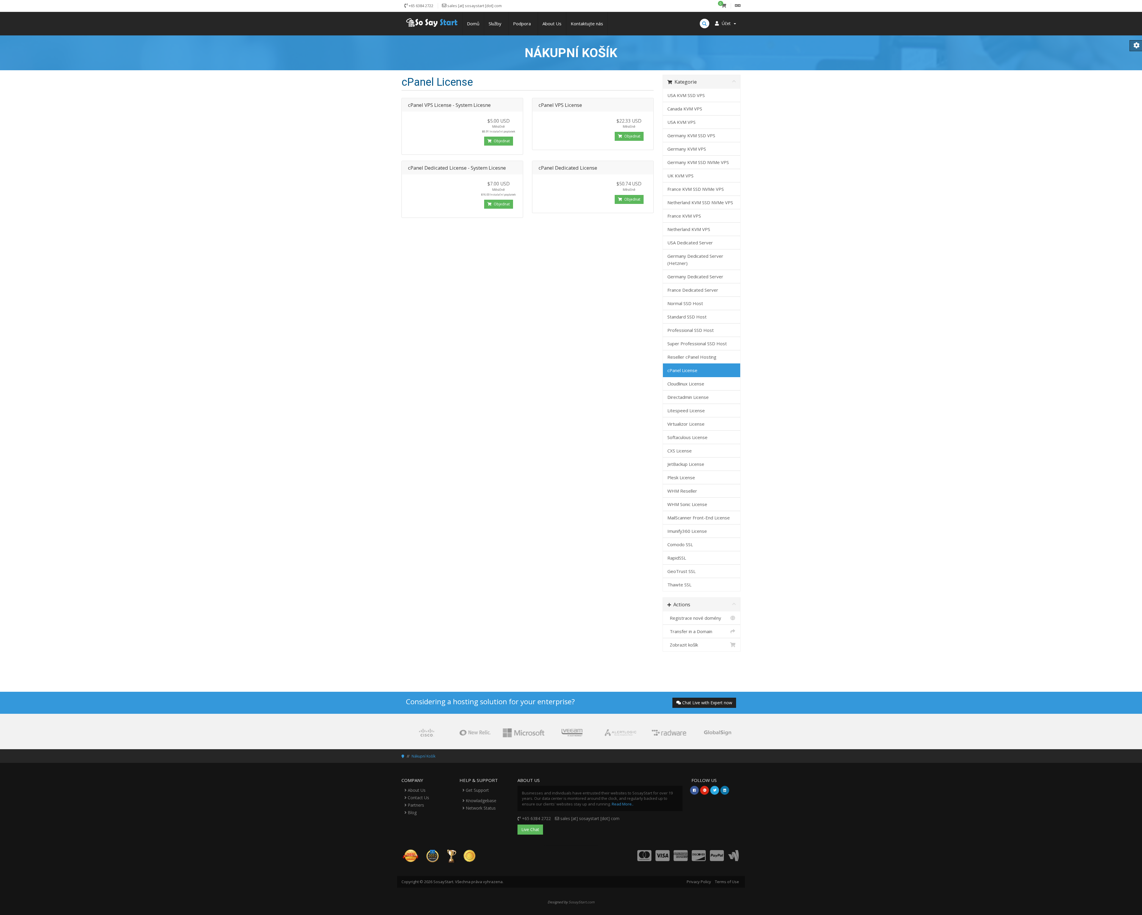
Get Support (477, 790)
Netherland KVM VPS (688, 229)
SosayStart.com (581, 902)
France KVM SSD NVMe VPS (695, 189)
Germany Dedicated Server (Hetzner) (695, 259)
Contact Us (418, 797)
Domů (473, 23)
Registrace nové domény (694, 618)
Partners (415, 805)
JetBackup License (685, 464)
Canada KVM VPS (684, 109)
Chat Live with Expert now (707, 702)
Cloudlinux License (685, 384)
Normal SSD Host (685, 303)
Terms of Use (727, 881)
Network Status (480, 808)
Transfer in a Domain (689, 631)
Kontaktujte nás (587, 23)
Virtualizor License (686, 424)
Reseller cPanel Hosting (691, 357)
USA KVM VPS (681, 122)
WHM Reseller (682, 491)
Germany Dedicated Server (695, 277)
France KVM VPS (684, 216)
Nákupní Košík (423, 756)
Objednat (501, 140)
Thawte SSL (679, 585)
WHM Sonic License (687, 504)
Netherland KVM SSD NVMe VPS (700, 202)
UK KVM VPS (680, 176)
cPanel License (682, 370)
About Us (551, 23)
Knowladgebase (480, 800)
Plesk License (681, 477)
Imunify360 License (687, 531)
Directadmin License (688, 397)
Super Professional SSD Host (697, 343)
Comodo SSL (680, 544)
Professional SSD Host (690, 330)
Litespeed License (686, 410)
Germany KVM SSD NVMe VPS (698, 162)
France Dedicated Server (692, 290)
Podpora (523, 23)
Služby (496, 23)
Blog (412, 812)
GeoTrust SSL (681, 571)
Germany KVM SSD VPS (691, 135)
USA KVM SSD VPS (686, 95)
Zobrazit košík (682, 645)
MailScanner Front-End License (698, 518)
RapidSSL (676, 558)
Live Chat (530, 829)
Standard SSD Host (687, 317)
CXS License (679, 451)
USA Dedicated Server (690, 243)
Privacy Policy (699, 881)
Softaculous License (687, 437)
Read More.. (622, 804)
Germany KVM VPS (686, 149)
